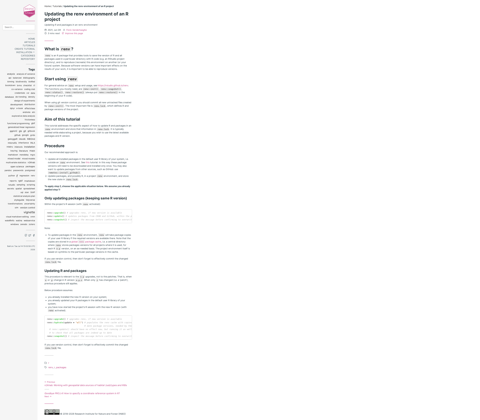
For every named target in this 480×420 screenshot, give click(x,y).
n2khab (31, 162)
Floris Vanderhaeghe (76, 30)
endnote (26, 112)
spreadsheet (29, 188)
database (9, 97)
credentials (20, 93)
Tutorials (28, 45)
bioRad (31, 81)
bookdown (10, 85)
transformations (15, 204)
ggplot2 (13, 131)
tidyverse (30, 200)
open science (17, 166)
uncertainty (29, 204)
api (9, 78)
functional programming (18, 123)
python (11, 175)
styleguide (19, 200)
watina (19, 220)
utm (16, 207)
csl (27, 93)
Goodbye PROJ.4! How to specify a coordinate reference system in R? (82, 395)
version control (27, 207)
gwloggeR (12, 139)
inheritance (23, 143)
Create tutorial (25, 49)
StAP (32, 192)
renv (33, 175)
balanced (17, 78)
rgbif (20, 181)
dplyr (12, 108)
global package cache (86, 241)
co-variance (16, 89)
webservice (29, 220)
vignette (29, 212)
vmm (32, 216)
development (16, 104)
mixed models (28, 158)
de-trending (20, 97)
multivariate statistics (16, 162)
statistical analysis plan (24, 196)
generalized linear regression (21, 127)
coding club (29, 89)
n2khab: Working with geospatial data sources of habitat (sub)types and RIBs (85, 384)
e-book (19, 108)
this (88, 162)
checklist (27, 85)
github (17, 135)
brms (19, 85)
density (31, 97)
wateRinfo (9, 220)
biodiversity (21, 81)
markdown (13, 154)
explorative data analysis (23, 116)
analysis (11, 74)
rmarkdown (29, 181)
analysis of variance (26, 74)
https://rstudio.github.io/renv (113, 85)
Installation (24, 52)
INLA (32, 143)
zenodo (23, 224)
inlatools (18, 147)
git (24, 131)
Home (31, 38)
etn (33, 112)
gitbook (31, 131)
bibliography (29, 78)
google (25, 135)
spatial (19, 188)
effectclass (30, 108)
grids (32, 135)
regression (24, 175)
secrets (10, 188)
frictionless (30, 119)
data (33, 93)
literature (23, 151)
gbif (33, 123)
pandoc (8, 170)
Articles (29, 42)
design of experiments (24, 101)
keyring (14, 151)
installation (29, 146)
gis (20, 131)
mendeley (24, 155)
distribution (29, 104)
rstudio (11, 185)
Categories (28, 55)
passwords (18, 170)
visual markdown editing (17, 216)
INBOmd (31, 139)
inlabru (10, 147)
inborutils (12, 143)
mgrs (32, 155)
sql (21, 192)
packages (30, 166)
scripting (31, 185)
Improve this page (73, 33)
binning (10, 81)
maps (32, 150)
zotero (32, 224)
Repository (28, 59)
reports (13, 181)
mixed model (14, 158)
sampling (21, 185)
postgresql (30, 170)
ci (34, 85)
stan (27, 192)
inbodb (22, 139)
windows (14, 224)
